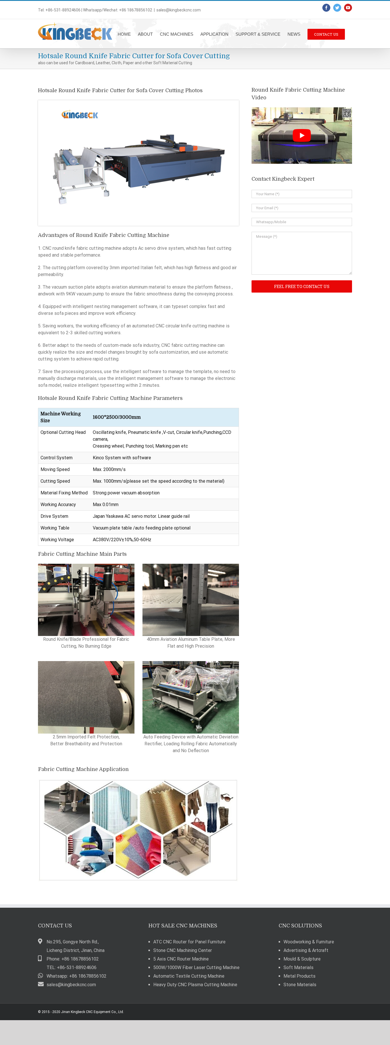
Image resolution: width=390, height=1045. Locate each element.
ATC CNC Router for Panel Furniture (189, 942)
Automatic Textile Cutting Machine (188, 976)
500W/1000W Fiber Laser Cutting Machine (196, 967)
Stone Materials (300, 984)
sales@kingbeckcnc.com (178, 10)
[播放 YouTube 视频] (302, 135)
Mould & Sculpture (302, 959)
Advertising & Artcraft (306, 950)
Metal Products (299, 976)
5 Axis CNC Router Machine (181, 959)
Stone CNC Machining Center (182, 950)
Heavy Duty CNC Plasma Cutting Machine (195, 984)
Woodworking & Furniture (309, 942)
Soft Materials (298, 967)
